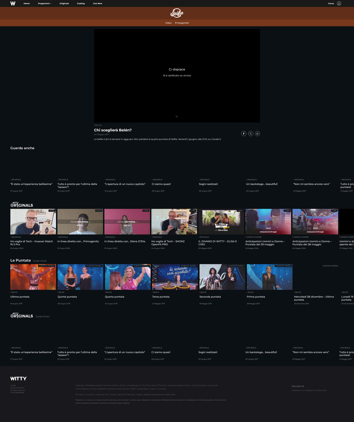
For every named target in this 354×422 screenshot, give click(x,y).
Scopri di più (40, 261)
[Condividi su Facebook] (243, 133)
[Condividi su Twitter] (250, 133)
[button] (44, 3)
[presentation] (343, 172)
